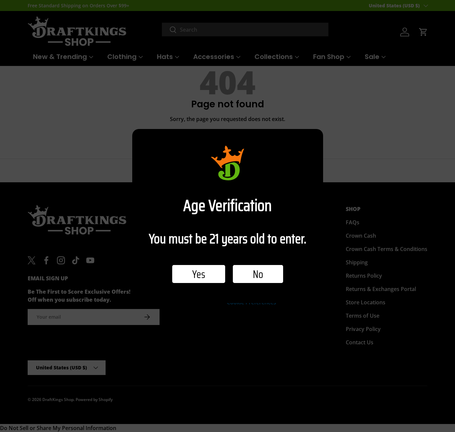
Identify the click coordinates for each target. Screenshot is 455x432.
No (258, 274)
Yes (198, 274)
